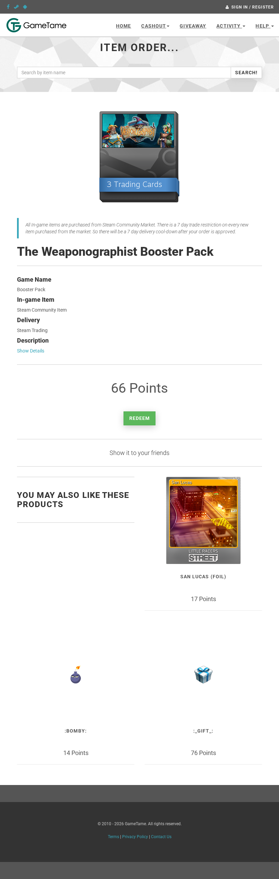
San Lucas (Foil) (203, 576)
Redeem (139, 418)
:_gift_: (203, 731)
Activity (229, 26)
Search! (246, 72)
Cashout (153, 26)
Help (263, 26)
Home (123, 26)
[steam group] (16, 7)
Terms (113, 836)
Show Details (30, 351)
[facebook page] (8, 7)
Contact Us (161, 836)
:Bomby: (76, 731)
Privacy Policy (135, 836)
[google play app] (25, 7)
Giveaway (193, 26)
